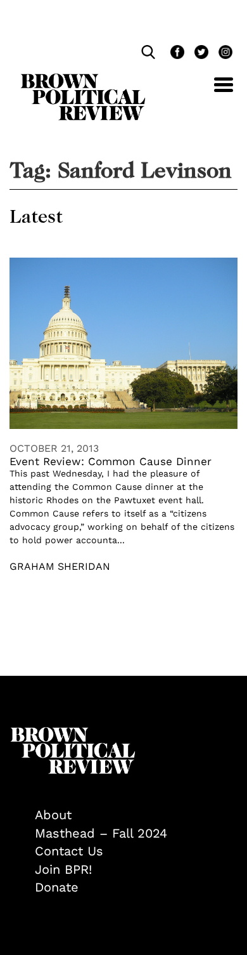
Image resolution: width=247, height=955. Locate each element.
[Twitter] (200, 53)
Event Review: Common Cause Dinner (111, 461)
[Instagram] (222, 53)
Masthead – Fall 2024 (101, 833)
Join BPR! (63, 869)
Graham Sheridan (60, 566)
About (53, 814)
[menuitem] (136, 815)
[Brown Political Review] (83, 79)
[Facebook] (176, 53)
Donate (57, 887)
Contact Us (69, 851)
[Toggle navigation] (214, 92)
